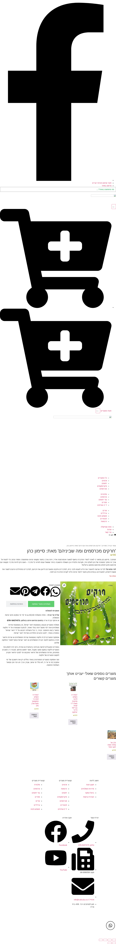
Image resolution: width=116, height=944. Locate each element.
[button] (64, 585)
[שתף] (105, 940)
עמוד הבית (112, 546)
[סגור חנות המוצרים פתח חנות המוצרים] (98, 410)
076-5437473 (13, 620)
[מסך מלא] (110, 940)
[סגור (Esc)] (101, 940)
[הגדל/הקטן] (114, 940)
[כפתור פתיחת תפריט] (114, 206)
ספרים (104, 546)
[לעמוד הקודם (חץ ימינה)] (114, 943)
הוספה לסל (73, 722)
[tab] (41, 604)
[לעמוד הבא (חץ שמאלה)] (110, 943)
